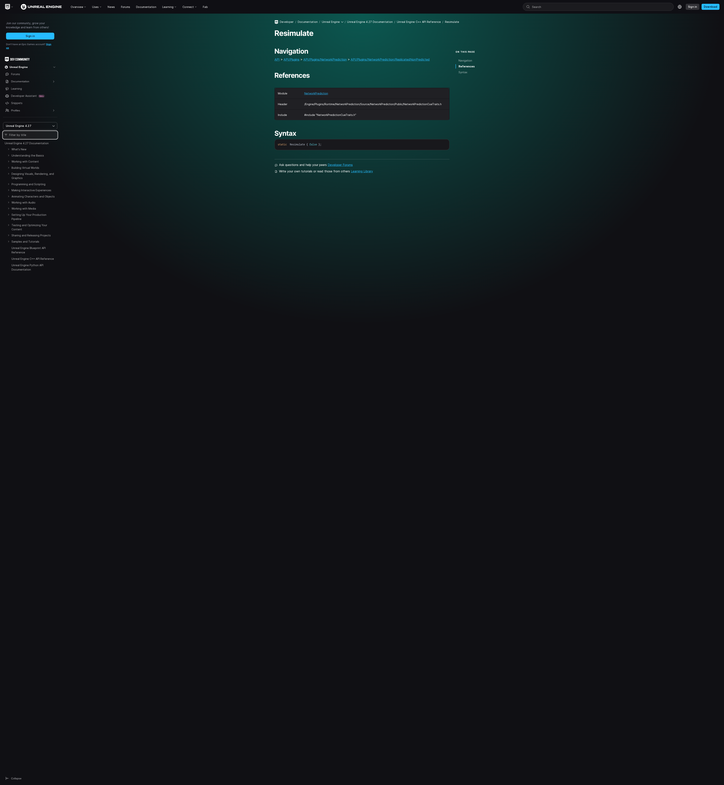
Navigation (465, 60)
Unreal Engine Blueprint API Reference (29, 250)
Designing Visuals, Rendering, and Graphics (33, 176)
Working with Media (24, 208)
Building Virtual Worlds (25, 167)
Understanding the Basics (28, 155)
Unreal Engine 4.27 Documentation (27, 143)
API (277, 59)
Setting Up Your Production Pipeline (29, 217)
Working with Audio (23, 202)
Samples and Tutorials (25, 241)
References (467, 66)
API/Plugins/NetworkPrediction (325, 59)
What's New (19, 149)
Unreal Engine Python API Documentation (27, 267)
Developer (287, 21)
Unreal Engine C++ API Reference (33, 258)
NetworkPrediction (316, 93)
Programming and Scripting (28, 184)
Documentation (308, 21)
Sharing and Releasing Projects (31, 235)
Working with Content (25, 161)
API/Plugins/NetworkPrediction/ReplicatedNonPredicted (390, 59)
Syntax (463, 72)
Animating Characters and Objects (33, 196)
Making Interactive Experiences (31, 190)
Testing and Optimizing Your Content (29, 227)
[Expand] (8, 149)
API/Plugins (291, 59)
